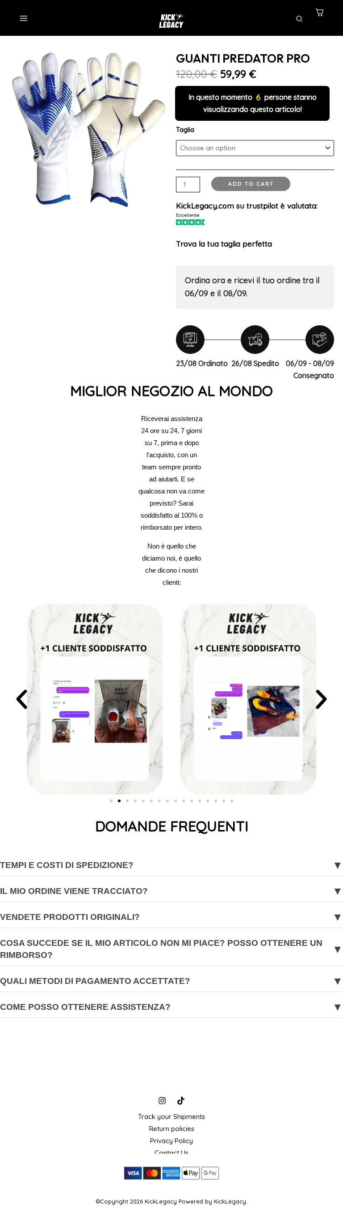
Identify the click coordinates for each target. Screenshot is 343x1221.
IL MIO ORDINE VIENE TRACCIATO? (171, 891)
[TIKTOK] (181, 1101)
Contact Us (171, 1153)
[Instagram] (162, 1101)
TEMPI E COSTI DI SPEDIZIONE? (171, 865)
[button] (300, 19)
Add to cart (251, 183)
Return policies (171, 1128)
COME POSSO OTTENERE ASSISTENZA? (171, 1007)
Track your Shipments (171, 1116)
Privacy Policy (171, 1140)
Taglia (185, 129)
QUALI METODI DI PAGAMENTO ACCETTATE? (171, 981)
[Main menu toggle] (23, 18)
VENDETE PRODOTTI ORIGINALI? (171, 917)
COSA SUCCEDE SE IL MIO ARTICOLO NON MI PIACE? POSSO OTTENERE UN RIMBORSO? (171, 949)
